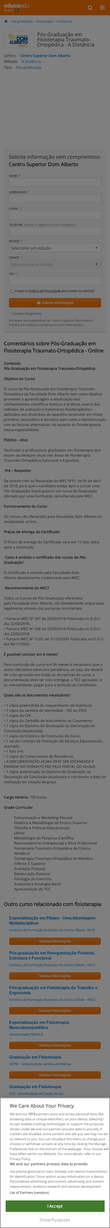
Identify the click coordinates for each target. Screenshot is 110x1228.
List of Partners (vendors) (29, 1192)
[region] (55, 1163)
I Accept (55, 1206)
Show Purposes (55, 1220)
